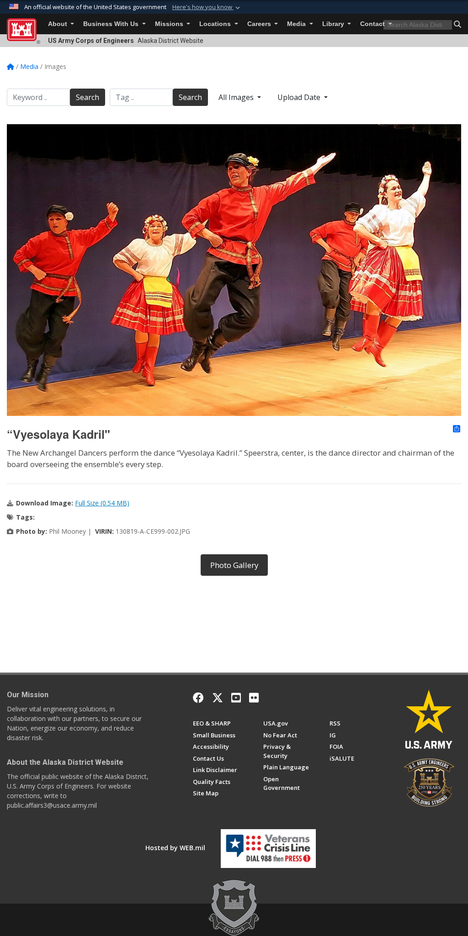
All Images (236, 97)
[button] (207, 7)
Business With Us (111, 24)
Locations (216, 24)
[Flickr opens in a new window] (254, 697)
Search (87, 97)
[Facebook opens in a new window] (198, 697)
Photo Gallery (234, 565)
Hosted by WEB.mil (175, 847)
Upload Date (299, 97)
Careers (260, 24)
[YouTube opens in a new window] (236, 697)
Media (297, 24)
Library (334, 24)
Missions (170, 24)
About (58, 24)
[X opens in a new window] (217, 697)
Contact (373, 24)
